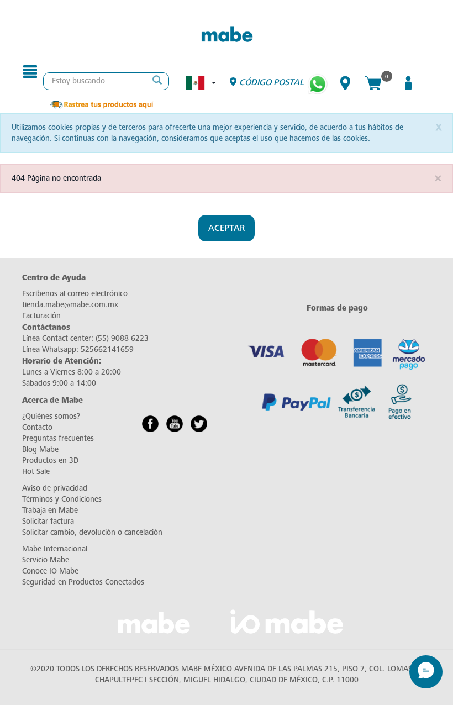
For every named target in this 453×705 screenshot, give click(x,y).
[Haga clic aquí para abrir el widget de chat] (426, 671)
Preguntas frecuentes (58, 438)
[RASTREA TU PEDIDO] (101, 103)
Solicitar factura (48, 521)
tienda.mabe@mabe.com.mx (70, 305)
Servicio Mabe (45, 560)
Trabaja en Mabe (50, 510)
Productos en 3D (50, 460)
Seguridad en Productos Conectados (83, 582)
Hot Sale (36, 471)
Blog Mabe (40, 449)
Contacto (37, 427)
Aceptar (226, 228)
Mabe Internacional (54, 549)
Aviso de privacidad (54, 488)
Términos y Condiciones (62, 499)
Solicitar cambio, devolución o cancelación (92, 532)
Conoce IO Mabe (50, 571)
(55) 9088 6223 (122, 338)
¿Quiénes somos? (51, 416)
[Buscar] (157, 81)
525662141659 (107, 349)
